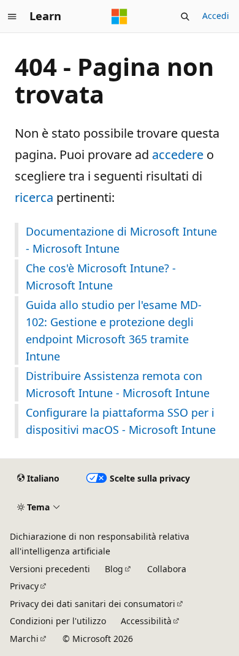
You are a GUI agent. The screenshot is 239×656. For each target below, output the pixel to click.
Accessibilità (146, 621)
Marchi (24, 638)
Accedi (215, 15)
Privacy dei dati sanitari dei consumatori (92, 603)
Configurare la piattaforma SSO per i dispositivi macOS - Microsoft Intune (121, 421)
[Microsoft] (119, 16)
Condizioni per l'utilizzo (58, 621)
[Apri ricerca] (185, 17)
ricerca (34, 197)
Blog (114, 569)
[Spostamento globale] (12, 17)
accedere (177, 154)
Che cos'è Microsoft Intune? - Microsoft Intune (101, 277)
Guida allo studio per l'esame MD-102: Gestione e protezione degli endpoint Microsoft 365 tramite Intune (114, 330)
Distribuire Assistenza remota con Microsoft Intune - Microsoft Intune (118, 384)
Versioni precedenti (50, 569)
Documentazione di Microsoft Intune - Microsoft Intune (121, 240)
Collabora (166, 569)
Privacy (24, 586)
